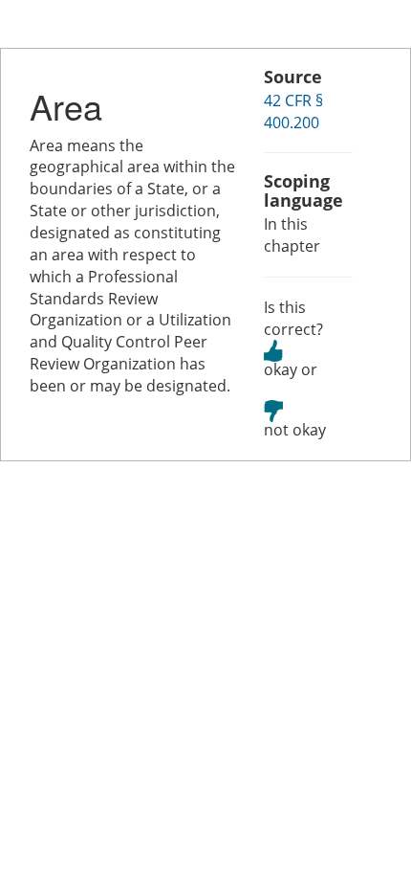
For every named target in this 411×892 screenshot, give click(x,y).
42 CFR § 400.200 (293, 111)
